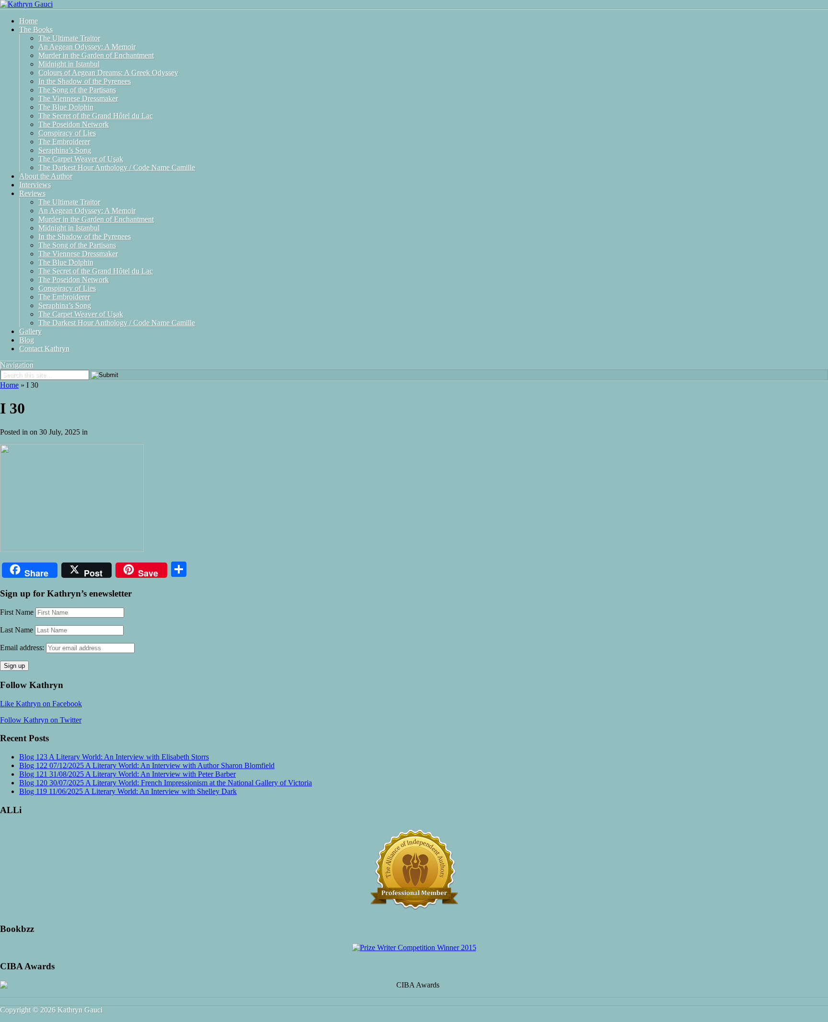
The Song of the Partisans (77, 90)
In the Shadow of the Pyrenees (84, 81)
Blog (26, 340)
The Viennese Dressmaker (78, 98)
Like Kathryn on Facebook (41, 704)
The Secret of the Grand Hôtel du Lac (95, 116)
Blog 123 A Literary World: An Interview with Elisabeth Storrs (114, 757)
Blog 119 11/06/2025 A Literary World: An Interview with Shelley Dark (128, 791)
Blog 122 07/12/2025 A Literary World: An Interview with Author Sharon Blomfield (147, 765)
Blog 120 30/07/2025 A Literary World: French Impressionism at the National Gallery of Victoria (165, 783)
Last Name (16, 630)
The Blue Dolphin (65, 107)
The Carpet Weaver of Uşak (80, 159)
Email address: (23, 647)
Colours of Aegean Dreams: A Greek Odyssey (108, 73)
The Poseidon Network (73, 124)
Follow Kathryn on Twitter (40, 720)
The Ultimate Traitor (69, 38)
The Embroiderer (64, 142)
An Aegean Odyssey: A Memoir (87, 47)
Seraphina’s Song (64, 150)
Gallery (30, 331)
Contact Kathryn (44, 348)
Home (28, 21)
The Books (36, 29)
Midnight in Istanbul (69, 64)
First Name (17, 612)
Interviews (35, 185)
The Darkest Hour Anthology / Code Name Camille (116, 167)
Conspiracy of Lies (67, 133)
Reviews (32, 193)
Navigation (17, 365)
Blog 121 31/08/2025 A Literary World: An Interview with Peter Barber (127, 774)
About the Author (45, 176)
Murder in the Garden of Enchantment (96, 55)
